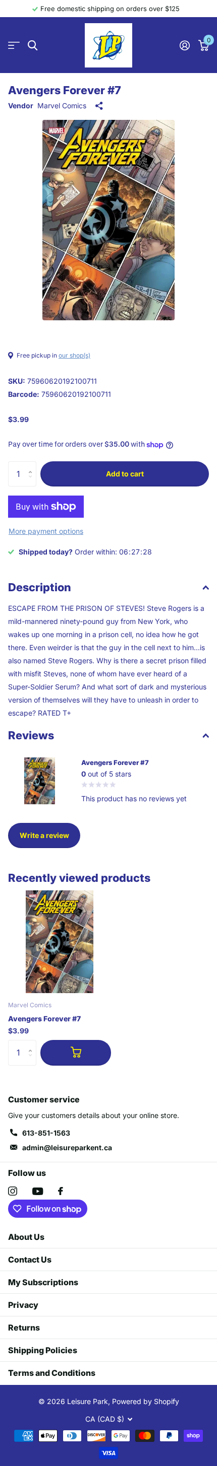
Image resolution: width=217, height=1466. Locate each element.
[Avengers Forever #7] (59, 941)
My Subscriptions (43, 1282)
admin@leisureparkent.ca (67, 1147)
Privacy (23, 1305)
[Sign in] (184, 45)
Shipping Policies (42, 1350)
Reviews (31, 735)
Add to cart (125, 473)
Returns (24, 1327)
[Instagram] (12, 1191)
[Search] (32, 45)
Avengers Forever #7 (44, 1018)
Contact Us (29, 1259)
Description (39, 587)
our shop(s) (74, 355)
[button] (32, 465)
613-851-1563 (46, 1133)
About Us (26, 1237)
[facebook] (60, 1191)
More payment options (46, 531)
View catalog (14, 45)
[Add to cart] (75, 1052)
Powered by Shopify (145, 1401)
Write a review (44, 835)
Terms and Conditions (51, 1373)
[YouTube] (37, 1191)
